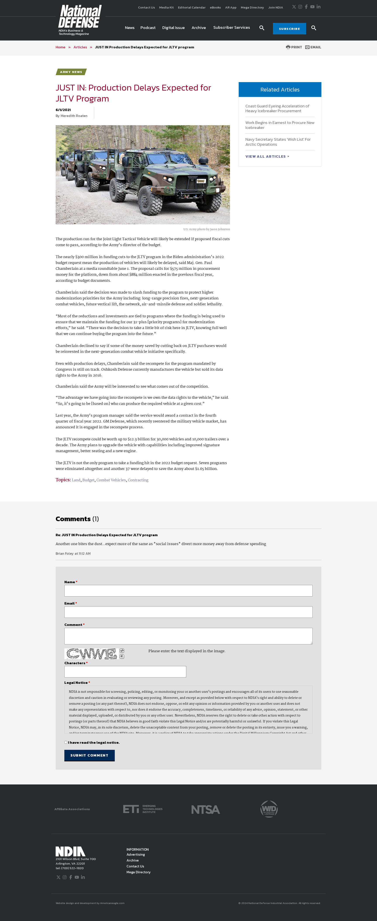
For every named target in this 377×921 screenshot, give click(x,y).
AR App (230, 7)
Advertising (136, 854)
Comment (74, 624)
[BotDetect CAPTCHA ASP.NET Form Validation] (91, 653)
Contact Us (146, 7)
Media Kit (166, 7)
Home (60, 47)
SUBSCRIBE (289, 28)
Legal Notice (77, 682)
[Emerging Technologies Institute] (143, 808)
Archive (133, 860)
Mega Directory (252, 7)
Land (76, 480)
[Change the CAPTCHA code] (122, 651)
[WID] (269, 808)
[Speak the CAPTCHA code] (122, 656)
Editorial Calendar (192, 7)
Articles (80, 47)
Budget (88, 480)
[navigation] (188, 29)
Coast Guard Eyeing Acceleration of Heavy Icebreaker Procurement (277, 108)
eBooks (215, 7)
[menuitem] (129, 29)
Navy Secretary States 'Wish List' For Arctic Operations (278, 141)
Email (315, 47)
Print (296, 47)
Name (70, 582)
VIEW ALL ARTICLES (266, 156)
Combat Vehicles (111, 480)
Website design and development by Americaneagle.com (90, 903)
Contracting (138, 480)
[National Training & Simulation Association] (206, 808)
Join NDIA (275, 7)
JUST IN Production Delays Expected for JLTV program (144, 47)
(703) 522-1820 (72, 867)
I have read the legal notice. (94, 742)
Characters (76, 663)
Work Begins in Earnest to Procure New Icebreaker (280, 125)
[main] (188, 420)
